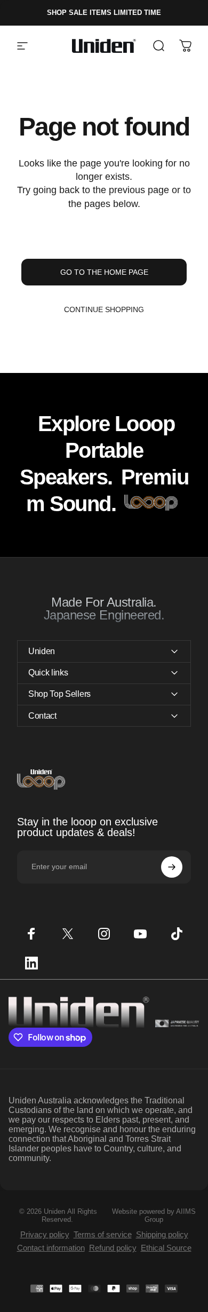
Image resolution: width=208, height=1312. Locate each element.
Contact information (51, 1247)
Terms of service (103, 1234)
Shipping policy (162, 1234)
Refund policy (113, 1247)
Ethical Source (166, 1247)
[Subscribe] (171, 867)
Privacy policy (44, 1234)
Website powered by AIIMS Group (154, 1215)
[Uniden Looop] (151, 504)
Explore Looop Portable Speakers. (97, 450)
